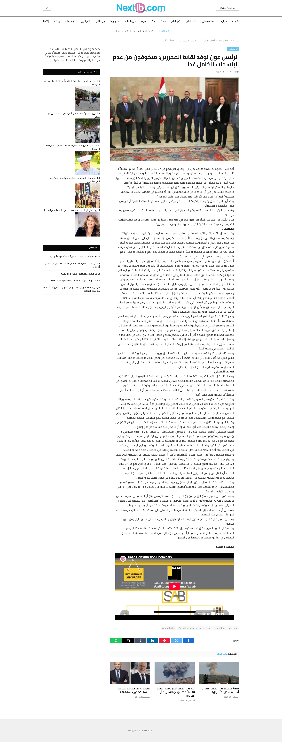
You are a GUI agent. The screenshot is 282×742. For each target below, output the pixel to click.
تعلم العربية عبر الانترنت (227, 8)
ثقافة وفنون (208, 21)
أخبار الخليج (191, 21)
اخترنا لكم (233, 628)
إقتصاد (45, 21)
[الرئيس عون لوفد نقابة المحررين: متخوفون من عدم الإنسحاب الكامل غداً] (174, 119)
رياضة (57, 21)
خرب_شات (70, 21)
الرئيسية (236, 21)
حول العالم (130, 21)
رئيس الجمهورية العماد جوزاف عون (195, 628)
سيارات (223, 21)
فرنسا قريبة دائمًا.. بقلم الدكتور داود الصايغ (80, 274)
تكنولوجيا (114, 21)
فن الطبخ (175, 21)
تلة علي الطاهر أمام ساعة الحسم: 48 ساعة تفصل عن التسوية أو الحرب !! (175, 692)
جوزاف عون (219, 628)
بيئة (154, 21)
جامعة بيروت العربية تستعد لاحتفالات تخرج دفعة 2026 (133, 31)
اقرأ (47, 8)
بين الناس (100, 21)
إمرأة (143, 21)
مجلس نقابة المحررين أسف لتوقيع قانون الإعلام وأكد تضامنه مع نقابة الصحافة (71, 289)
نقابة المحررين (168, 628)
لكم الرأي (85, 21)
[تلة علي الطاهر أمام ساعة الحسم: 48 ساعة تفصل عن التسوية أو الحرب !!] (175, 673)
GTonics (143, 731)
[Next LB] (141, 8)
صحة (163, 21)
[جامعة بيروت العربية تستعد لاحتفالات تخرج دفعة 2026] (130, 673)
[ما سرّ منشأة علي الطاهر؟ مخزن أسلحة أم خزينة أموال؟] (219, 673)
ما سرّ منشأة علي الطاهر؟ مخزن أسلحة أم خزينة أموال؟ (220, 690)
